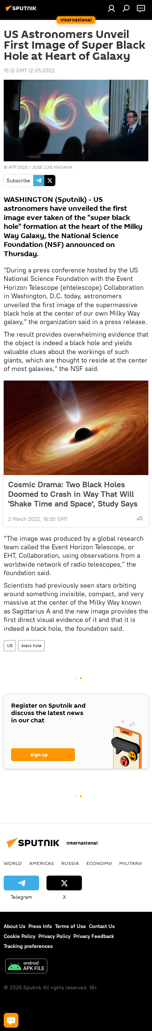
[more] (139, 518)
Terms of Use (70, 926)
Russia (70, 863)
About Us (14, 926)
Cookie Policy (19, 936)
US (10, 645)
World (13, 863)
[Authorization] (111, 8)
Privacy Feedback (93, 936)
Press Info (40, 926)
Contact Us (102, 926)
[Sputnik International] (22, 11)
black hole (31, 645)
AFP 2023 (18, 167)
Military (130, 863)
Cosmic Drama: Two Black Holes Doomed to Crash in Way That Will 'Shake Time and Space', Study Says (73, 494)
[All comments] (11, 1020)
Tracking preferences (28, 946)
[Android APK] (26, 967)
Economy (99, 863)
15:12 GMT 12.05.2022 (29, 70)
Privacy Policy (54, 936)
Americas (41, 863)
